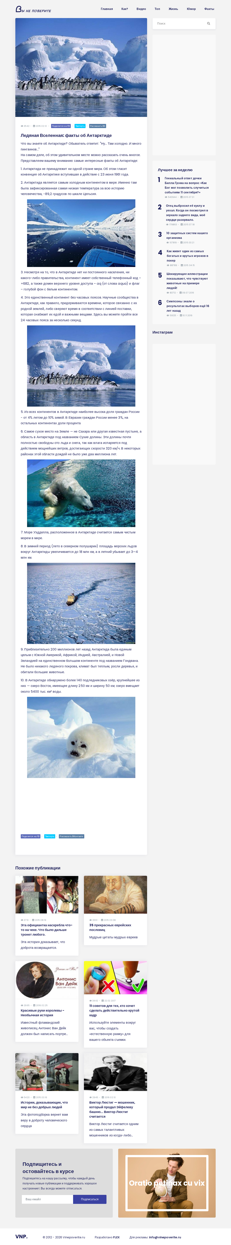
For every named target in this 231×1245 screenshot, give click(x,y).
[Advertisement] (81, 805)
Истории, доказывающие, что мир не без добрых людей (44, 1104)
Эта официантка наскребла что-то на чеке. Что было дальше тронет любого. (47, 930)
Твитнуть (80, 126)
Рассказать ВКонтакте (71, 836)
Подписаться (90, 1199)
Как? (124, 9)
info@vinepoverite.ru (165, 1237)
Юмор (191, 9)
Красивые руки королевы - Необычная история (42, 1012)
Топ (157, 9)
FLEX (116, 1237)
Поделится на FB (61, 126)
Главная (107, 9)
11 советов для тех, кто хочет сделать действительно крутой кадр (114, 1010)
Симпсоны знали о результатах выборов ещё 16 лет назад (188, 306)
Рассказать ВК (97, 126)
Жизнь (173, 9)
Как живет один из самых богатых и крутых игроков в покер (187, 256)
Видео (141, 9)
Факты (209, 9)
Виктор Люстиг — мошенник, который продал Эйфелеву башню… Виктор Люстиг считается (112, 1109)
